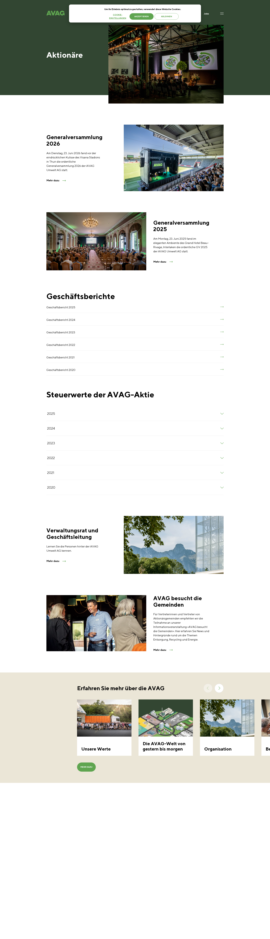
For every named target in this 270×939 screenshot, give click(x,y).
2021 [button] (50, 473)
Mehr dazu (86, 767)
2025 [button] (51, 413)
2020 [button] (51, 487)
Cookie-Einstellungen (117, 16)
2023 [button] (51, 443)
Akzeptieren (141, 16)
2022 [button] (51, 458)
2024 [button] (51, 428)
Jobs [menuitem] (206, 13)
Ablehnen (166, 16)
